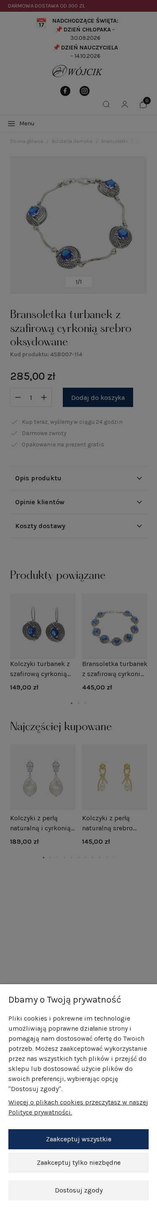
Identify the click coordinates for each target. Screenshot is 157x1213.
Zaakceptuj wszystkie (78, 1139)
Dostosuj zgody (79, 1190)
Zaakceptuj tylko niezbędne (79, 1162)
